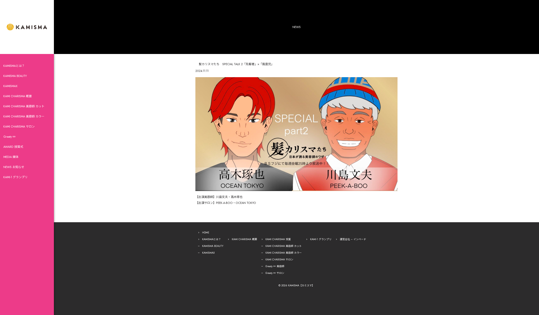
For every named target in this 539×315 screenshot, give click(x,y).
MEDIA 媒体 (11, 157)
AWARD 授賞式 (13, 147)
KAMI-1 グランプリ (15, 177)
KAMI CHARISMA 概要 (17, 96)
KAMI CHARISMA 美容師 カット (23, 106)
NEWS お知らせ (13, 167)
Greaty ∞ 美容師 (274, 266)
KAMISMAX (10, 86)
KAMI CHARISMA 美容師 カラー (23, 116)
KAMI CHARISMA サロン (19, 126)
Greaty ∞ (9, 137)
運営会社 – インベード (353, 239)
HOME (205, 232)
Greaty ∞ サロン (274, 273)
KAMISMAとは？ (14, 66)
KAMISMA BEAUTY (15, 76)
